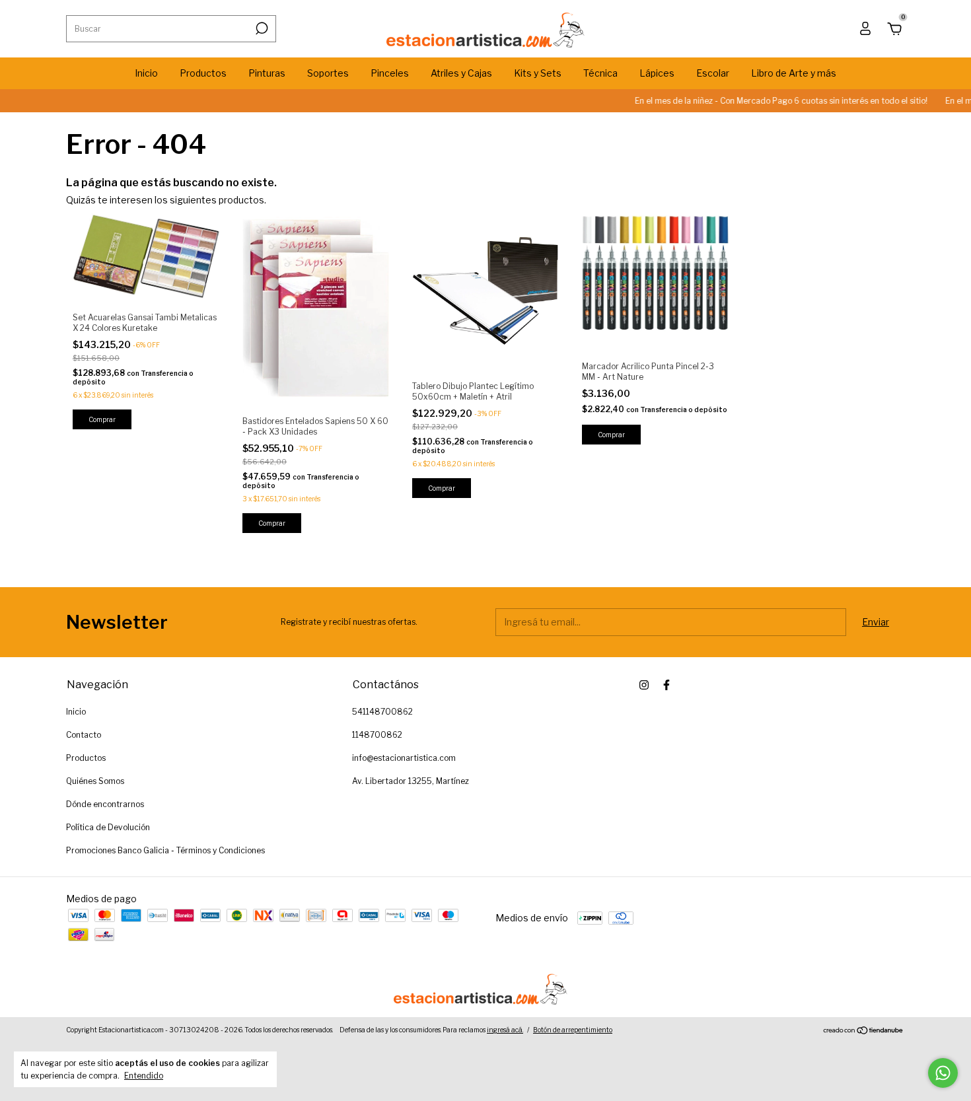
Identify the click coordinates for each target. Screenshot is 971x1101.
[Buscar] (260, 28)
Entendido (143, 1076)
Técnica (600, 73)
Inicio (146, 73)
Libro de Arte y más (793, 73)
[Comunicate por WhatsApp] (943, 1073)
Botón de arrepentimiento (572, 1030)
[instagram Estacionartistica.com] (644, 685)
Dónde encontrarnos (105, 804)
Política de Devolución (108, 827)
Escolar (712, 73)
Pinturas (266, 73)
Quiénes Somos (95, 781)
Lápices (656, 73)
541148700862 (382, 712)
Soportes (328, 73)
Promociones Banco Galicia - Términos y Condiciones (165, 850)
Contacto (83, 735)
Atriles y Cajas (461, 73)
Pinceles (390, 73)
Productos (203, 73)
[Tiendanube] (863, 1031)
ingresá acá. (505, 1030)
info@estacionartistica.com (404, 758)
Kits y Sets (537, 73)
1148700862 (377, 735)
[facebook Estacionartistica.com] (666, 685)
